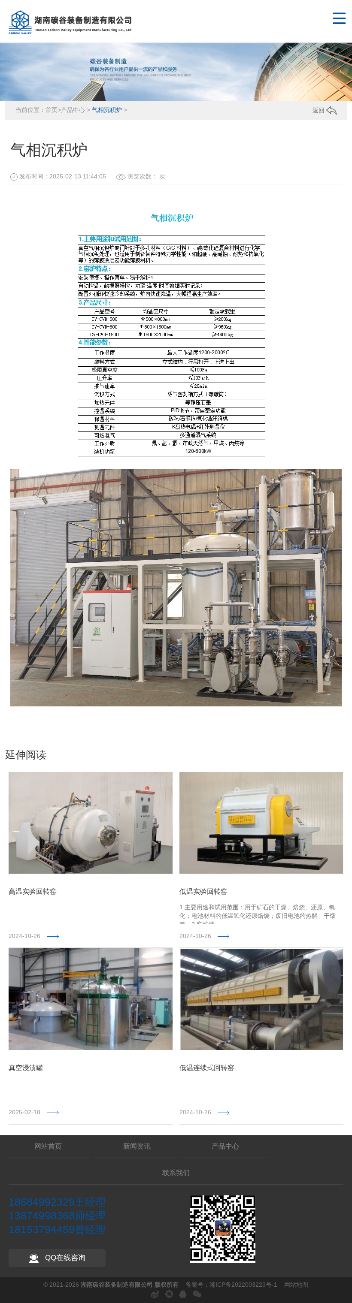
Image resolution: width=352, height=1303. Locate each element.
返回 (319, 110)
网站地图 (296, 1284)
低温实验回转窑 (203, 891)
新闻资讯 (137, 1146)
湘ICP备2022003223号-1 (243, 1284)
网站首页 (48, 1146)
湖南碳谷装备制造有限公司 (118, 1284)
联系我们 (176, 1172)
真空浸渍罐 (26, 1067)
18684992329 (42, 1202)
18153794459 (42, 1229)
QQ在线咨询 (64, 1258)
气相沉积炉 (107, 109)
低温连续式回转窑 (206, 1067)
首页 (52, 109)
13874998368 (42, 1215)
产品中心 (73, 109)
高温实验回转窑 (33, 891)
